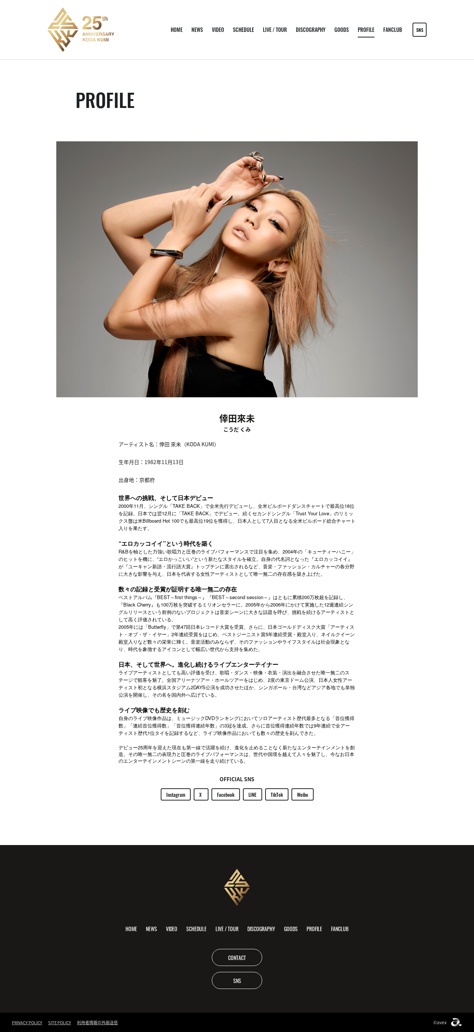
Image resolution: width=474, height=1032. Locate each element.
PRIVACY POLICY (27, 1022)
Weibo (302, 794)
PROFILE (366, 29)
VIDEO (218, 29)
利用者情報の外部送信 (97, 1022)
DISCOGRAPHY (311, 29)
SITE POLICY (59, 1022)
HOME (177, 29)
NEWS (197, 29)
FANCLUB (392, 29)
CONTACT (237, 957)
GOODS (341, 29)
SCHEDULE (243, 29)
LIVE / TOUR (275, 29)
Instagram (175, 794)
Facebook (225, 794)
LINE (252, 794)
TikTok (277, 794)
